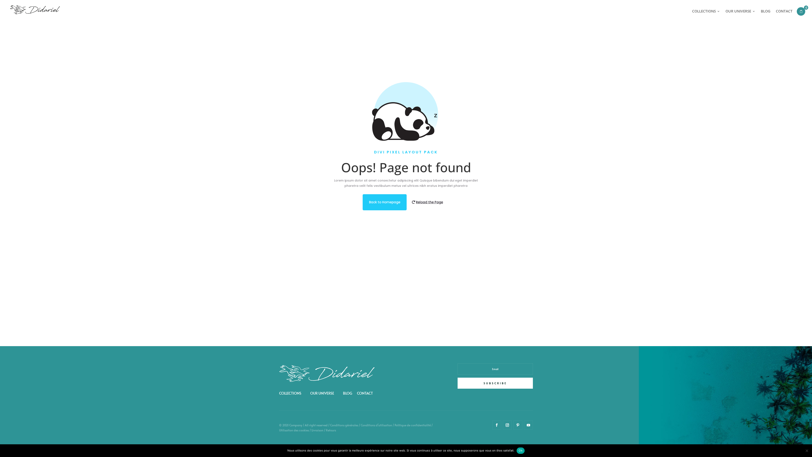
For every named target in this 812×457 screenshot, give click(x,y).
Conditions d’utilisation (376, 425)
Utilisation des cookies (294, 430)
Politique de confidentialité (413, 425)
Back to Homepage (384, 202)
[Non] (807, 451)
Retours (331, 430)
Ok (521, 450)
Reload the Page (429, 202)
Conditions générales (344, 425)
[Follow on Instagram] (507, 425)
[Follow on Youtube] (528, 425)
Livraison (317, 430)
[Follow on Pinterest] (517, 425)
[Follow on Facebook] (496, 425)
